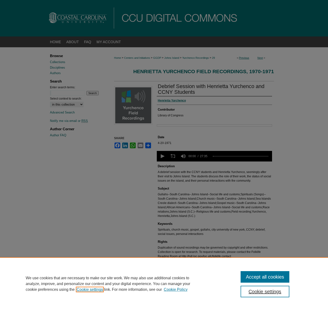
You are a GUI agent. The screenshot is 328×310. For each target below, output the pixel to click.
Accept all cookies (265, 277)
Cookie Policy (176, 289)
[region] (164, 283)
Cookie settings (90, 289)
